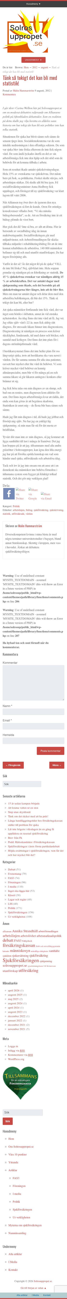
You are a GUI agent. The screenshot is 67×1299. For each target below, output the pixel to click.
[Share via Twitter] (21, 498)
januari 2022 (15, 1020)
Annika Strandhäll (25, 931)
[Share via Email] (46, 498)
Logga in (13, 1046)
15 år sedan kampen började (24, 803)
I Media (12, 1262)
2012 (34, 67)
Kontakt (13, 1269)
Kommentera (9, 94)
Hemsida (8, 735)
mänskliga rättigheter (39, 951)
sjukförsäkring (41, 510)
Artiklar (12, 1170)
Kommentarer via (20, 1054)
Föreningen (14, 882)
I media (12, 886)
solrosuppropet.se (15, 965)
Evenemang (14, 873)
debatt (8, 940)
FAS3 (11, 878)
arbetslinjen (18, 510)
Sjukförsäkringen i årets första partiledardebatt (33, 846)
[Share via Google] (34, 498)
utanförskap (10, 971)
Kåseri (11, 895)
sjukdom (7, 955)
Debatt (11, 869)
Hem (26, 67)
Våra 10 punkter (17, 1154)
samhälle (54, 951)
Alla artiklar (15, 1254)
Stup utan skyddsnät (19, 812)
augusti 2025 (15, 994)
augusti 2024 (15, 1003)
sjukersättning (20, 955)
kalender (6, 951)
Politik (16, 506)
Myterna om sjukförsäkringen (25, 1225)
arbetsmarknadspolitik (49, 936)
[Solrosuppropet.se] (28, 54)
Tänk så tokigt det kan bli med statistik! (30, 80)
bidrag (29, 510)
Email (7, 720)
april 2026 (13, 990)
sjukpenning (46, 961)
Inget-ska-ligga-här (18, 891)
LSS (10, 903)
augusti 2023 (15, 1012)
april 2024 (13, 1007)
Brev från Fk (15, 837)
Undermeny (32, 60)
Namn (7, 706)
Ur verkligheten (16, 916)
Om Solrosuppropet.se (21, 1146)
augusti (44, 67)
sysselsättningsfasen (35, 966)
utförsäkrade (18, 513)
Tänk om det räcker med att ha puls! (28, 816)
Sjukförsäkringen (17, 912)
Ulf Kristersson (50, 966)
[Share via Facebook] (9, 498)
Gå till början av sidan (32, 1288)
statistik (6, 513)
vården (29, 513)
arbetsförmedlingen (48, 931)
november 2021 (16, 1029)
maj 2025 (13, 999)
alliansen (7, 931)
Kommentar (10, 662)
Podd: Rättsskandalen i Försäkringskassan (31, 842)
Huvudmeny (32, 4)
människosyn (20, 950)
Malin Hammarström (23, 90)
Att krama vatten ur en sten (23, 807)
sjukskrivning (56, 510)
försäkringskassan (19, 945)
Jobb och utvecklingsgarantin (48, 946)
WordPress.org (16, 1059)
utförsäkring (28, 970)
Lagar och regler (17, 899)
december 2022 (16, 1016)
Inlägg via (16, 1050)
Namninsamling (17, 1233)
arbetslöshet (28, 936)
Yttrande (13, 1162)
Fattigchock (27, 940)
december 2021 (16, 1024)
